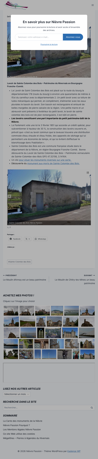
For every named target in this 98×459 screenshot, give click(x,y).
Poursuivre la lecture (49, 44)
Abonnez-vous (73, 37)
